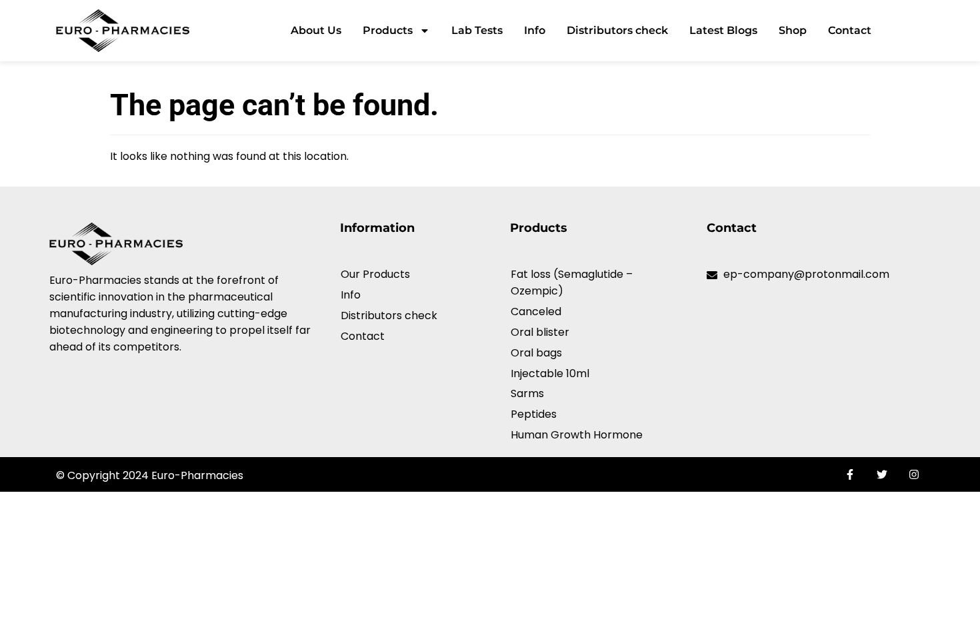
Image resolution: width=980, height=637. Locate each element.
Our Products (375, 274)
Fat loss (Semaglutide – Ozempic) (572, 283)
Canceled (536, 311)
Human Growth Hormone (577, 434)
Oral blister (540, 332)
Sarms (527, 393)
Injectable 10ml (550, 373)
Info (534, 30)
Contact (849, 30)
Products (388, 30)
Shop (793, 30)
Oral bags (536, 352)
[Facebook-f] (850, 474)
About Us (316, 30)
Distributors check (617, 30)
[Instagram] (914, 474)
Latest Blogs (723, 30)
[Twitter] (882, 474)
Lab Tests (477, 30)
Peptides (534, 414)
